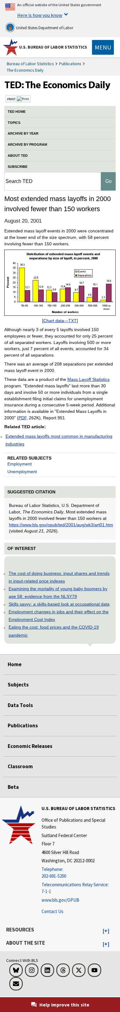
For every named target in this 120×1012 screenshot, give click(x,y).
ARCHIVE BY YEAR (23, 133)
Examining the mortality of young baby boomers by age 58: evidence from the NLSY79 (58, 592)
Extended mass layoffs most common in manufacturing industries (59, 440)
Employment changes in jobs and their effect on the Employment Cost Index (59, 615)
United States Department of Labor (44, 27)
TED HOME (17, 111)
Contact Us (52, 911)
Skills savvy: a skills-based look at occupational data (59, 604)
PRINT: (12, 99)
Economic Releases (30, 746)
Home (15, 664)
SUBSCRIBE (17, 166)
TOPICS (14, 123)
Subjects (18, 684)
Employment (19, 463)
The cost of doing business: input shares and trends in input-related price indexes (59, 577)
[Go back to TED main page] (60, 86)
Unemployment (22, 471)
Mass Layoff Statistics (88, 379)
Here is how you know (39, 15)
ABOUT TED (18, 155)
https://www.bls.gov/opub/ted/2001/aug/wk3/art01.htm (61, 524)
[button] (106, 931)
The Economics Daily (25, 70)
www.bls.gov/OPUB (60, 900)
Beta (13, 787)
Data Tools (20, 705)
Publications (70, 63)
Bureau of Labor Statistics (30, 63)
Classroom (20, 766)
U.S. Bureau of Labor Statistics (53, 47)
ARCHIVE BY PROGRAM (27, 144)
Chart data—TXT (60, 320)
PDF (22, 417)
